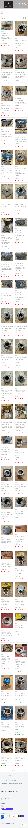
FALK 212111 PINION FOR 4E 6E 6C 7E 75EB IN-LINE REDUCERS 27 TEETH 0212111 (20, 43)
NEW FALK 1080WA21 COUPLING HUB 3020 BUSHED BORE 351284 (6, 633)
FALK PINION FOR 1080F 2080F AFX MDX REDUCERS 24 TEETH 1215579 (21, 360)
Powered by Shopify (5, 825)
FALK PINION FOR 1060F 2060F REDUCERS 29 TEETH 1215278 (21, 328)
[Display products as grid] (23, 18)
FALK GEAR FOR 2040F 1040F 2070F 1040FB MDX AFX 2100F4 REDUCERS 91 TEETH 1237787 (6, 206)
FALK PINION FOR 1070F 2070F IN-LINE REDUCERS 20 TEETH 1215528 (6, 360)
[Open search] (19, 4)
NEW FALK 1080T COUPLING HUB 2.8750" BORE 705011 (6, 603)
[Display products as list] (26, 18)
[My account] (22, 4)
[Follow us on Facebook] (2, 806)
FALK (16, 534)
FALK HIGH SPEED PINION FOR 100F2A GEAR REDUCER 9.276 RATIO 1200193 (20, 205)
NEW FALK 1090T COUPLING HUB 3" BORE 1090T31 (19, 627)
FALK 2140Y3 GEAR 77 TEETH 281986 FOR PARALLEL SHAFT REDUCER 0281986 (6, 75)
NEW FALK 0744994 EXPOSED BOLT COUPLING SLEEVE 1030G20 (20, 455)
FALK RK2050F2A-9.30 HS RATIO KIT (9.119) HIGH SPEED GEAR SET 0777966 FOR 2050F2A (6, 425)
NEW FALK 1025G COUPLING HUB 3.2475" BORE (20, 486)
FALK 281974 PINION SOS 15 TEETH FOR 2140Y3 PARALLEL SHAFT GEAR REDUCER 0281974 (20, 102)
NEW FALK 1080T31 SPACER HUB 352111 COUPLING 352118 (20, 603)
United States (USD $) (6, 798)
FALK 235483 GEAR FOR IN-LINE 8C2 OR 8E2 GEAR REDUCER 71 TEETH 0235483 (20, 75)
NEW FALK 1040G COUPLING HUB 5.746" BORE (20, 513)
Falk (2, 31)
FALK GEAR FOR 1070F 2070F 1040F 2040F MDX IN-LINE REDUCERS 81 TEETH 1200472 (20, 172)
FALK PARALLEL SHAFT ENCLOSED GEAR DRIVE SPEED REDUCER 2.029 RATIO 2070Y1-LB (6, 268)
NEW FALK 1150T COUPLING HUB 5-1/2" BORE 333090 (6, 758)
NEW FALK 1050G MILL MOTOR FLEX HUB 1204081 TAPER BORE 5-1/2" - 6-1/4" (20, 539)
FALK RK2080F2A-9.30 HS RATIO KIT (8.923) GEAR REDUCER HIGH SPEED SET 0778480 (20, 425)
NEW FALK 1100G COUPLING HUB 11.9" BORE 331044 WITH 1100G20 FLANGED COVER (6, 660)
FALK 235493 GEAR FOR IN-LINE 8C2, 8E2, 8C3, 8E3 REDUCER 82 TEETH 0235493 (6, 108)
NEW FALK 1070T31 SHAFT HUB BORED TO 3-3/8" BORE (20, 572)
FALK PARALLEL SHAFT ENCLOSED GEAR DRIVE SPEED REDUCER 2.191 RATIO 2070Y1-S (20, 267)
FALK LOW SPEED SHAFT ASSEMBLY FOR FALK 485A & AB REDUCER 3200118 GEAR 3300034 (6, 240)
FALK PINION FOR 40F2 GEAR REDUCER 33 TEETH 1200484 (20, 392)
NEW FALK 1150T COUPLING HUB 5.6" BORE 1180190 (20, 758)
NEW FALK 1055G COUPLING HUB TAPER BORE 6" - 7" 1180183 (6, 564)
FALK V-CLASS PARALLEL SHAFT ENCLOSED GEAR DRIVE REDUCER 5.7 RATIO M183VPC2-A (6, 451)
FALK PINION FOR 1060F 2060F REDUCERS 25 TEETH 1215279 (7, 328)
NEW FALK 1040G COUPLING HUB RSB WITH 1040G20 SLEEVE (6, 541)
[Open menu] (2, 4)
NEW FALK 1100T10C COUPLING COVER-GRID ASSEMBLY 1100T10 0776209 (20, 663)
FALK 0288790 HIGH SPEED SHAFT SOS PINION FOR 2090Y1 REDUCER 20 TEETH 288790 (6, 37)
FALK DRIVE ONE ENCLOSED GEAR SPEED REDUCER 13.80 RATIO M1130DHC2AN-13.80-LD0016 (6, 135)
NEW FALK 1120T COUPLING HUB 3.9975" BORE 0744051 (6, 695)
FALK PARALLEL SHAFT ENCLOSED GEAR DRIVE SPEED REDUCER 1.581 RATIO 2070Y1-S (20, 234)
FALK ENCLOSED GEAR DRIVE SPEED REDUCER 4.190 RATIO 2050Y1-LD (21, 139)
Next (24, 770)
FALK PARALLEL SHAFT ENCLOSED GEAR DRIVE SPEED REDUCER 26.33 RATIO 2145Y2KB (6, 295)
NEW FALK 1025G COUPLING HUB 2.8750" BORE (6, 486)
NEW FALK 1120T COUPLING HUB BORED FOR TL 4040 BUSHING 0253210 (20, 727)
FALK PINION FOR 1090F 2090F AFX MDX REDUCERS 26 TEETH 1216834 (7, 393)
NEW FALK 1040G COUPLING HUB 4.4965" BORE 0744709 (7, 514)
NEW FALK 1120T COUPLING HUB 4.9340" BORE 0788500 (6, 726)
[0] (25, 4)
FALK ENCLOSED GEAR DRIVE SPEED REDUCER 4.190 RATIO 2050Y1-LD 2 (7, 171)
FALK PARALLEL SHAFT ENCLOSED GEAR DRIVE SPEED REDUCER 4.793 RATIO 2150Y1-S (20, 296)
